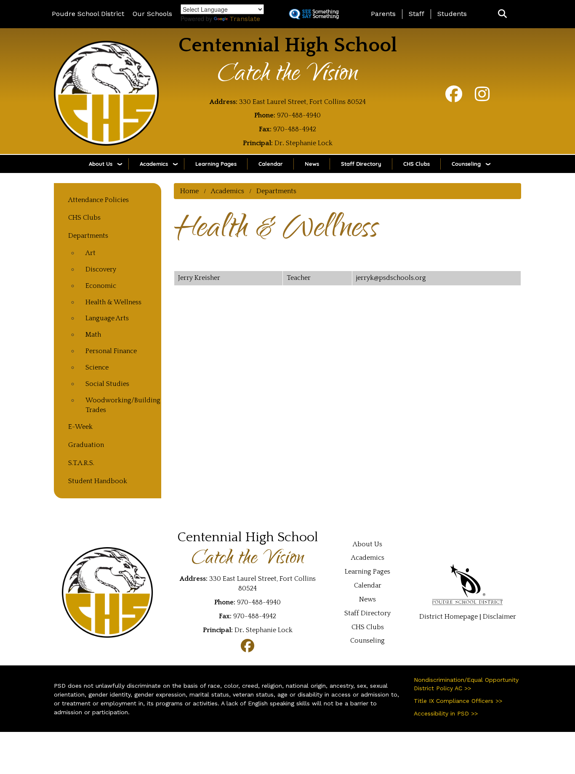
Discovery (100, 269)
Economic (100, 286)
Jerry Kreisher (199, 278)
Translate (244, 19)
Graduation (86, 445)
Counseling (466, 163)
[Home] (106, 93)
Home (189, 191)
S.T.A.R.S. (81, 463)
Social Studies (107, 384)
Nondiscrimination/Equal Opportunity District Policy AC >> (466, 684)
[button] (502, 14)
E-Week (80, 427)
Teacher (299, 278)
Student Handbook (97, 481)
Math (93, 334)
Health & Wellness (113, 302)
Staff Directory (361, 163)
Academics (154, 163)
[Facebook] (453, 98)
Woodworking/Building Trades (119, 405)
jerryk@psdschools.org (391, 278)
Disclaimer (499, 616)
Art (90, 253)
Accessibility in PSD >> (446, 713)
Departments (276, 191)
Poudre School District (88, 14)
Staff (416, 14)
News (312, 163)
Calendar (270, 163)
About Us (100, 163)
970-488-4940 (299, 115)
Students (452, 14)
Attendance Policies (98, 200)
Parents (383, 14)
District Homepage (448, 616)
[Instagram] (482, 98)
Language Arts (107, 318)
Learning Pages (216, 163)
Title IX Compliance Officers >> (458, 700)
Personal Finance (111, 351)
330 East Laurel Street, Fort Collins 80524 (302, 102)
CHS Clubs (416, 163)
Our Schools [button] (152, 14)
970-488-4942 (294, 129)
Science (97, 367)
